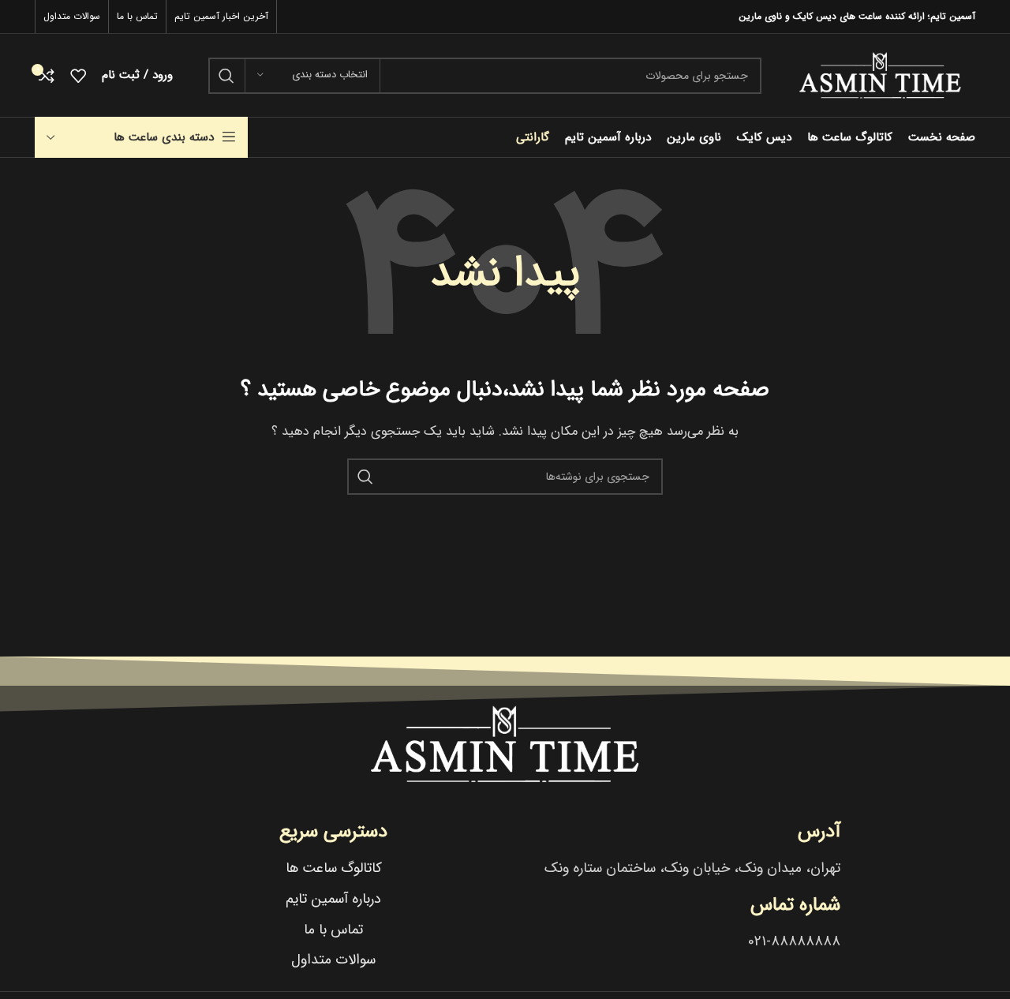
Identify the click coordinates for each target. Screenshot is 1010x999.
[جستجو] (226, 76)
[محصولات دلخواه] (78, 76)
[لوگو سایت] (880, 74)
